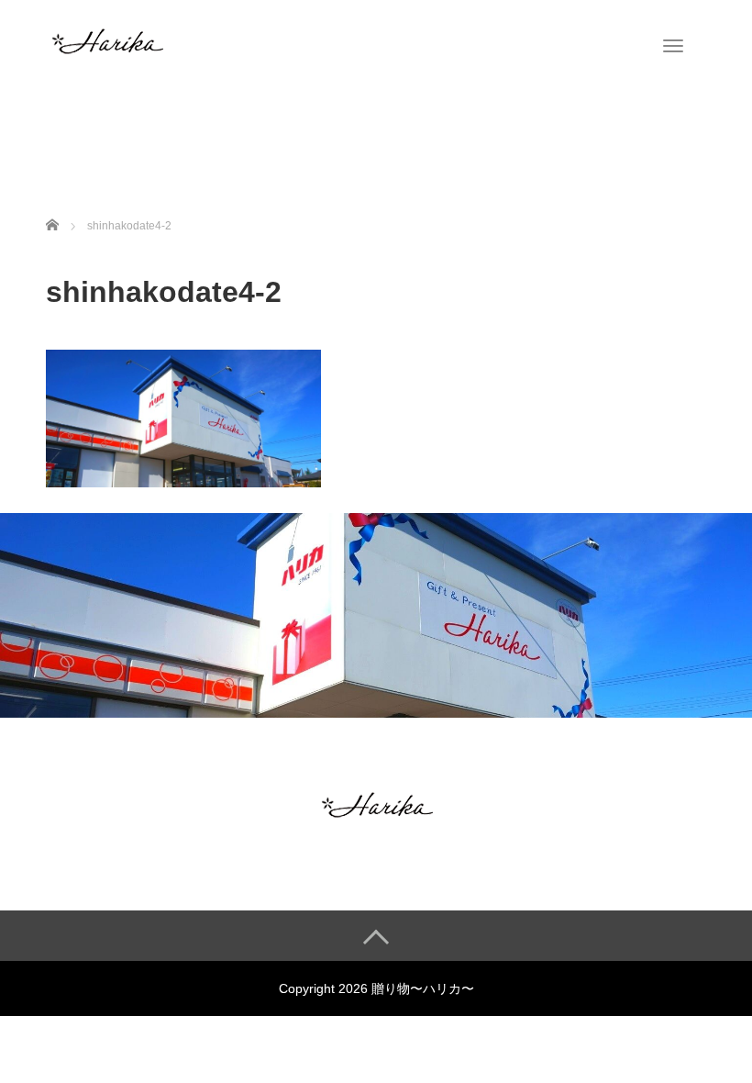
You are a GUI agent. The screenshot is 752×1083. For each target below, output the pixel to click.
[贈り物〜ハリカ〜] (106, 39)
